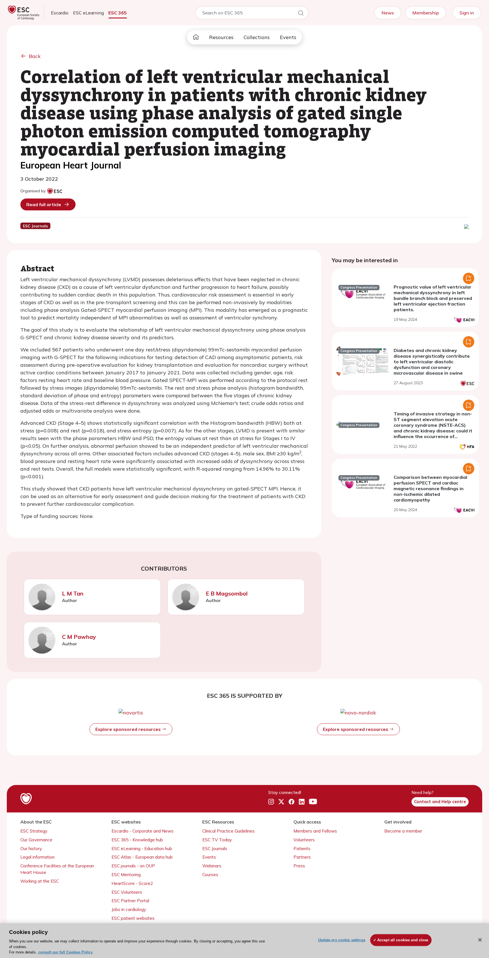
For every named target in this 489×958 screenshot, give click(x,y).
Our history (31, 848)
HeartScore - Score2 (132, 883)
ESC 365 (117, 13)
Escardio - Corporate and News (142, 831)
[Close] (480, 940)
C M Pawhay (79, 636)
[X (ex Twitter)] (281, 802)
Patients (301, 848)
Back (35, 56)
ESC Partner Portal (130, 900)
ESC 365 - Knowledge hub (137, 839)
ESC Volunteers (126, 892)
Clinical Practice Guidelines (228, 831)
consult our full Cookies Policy (65, 952)
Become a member (403, 831)
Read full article (43, 204)
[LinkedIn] (301, 802)
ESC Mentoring (126, 874)
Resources (221, 37)
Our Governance (36, 839)
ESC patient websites (133, 918)
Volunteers (304, 839)
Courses (210, 874)
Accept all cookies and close (402, 940)
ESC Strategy (33, 831)
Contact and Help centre (440, 801)
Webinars (211, 866)
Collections (257, 37)
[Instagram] (271, 802)
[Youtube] (313, 802)
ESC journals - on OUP (133, 866)
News (387, 13)
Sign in (467, 13)
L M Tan (72, 593)
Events (288, 37)
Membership (425, 13)
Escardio (59, 13)
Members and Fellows (315, 831)
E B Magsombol (227, 593)
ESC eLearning (88, 13)
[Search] (301, 14)
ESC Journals (214, 848)
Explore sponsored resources (128, 729)
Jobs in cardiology (128, 909)
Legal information (37, 857)
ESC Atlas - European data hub (142, 857)
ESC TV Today (217, 839)
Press (299, 866)
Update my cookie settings (341, 940)
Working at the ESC (39, 881)
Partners (302, 857)
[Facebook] (291, 802)
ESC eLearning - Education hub (141, 848)
